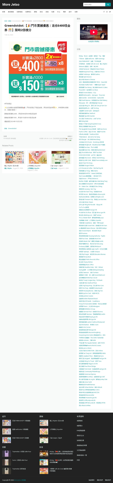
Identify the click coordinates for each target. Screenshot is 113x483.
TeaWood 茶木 (94, 134)
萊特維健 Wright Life (85, 145)
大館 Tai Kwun (94, 272)
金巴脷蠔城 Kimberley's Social (88, 278)
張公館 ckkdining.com (85, 215)
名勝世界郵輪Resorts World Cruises (90, 345)
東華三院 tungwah (84, 358)
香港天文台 (80, 435)
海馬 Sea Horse (102, 129)
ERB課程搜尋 (81, 430)
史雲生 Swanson (84, 272)
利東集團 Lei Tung (84, 171)
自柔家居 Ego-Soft (99, 377)
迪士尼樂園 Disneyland (86, 184)
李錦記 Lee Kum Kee (100, 199)
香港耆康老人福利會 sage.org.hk (89, 249)
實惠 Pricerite (101, 132)
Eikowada (82, 103)
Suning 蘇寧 (82, 270)
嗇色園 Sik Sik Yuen (101, 225)
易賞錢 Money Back (85, 257)
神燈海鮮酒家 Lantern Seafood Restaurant (92, 322)
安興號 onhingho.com (97, 197)
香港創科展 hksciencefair (86, 395)
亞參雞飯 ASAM (83, 220)
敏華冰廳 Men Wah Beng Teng (98, 181)
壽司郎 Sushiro (95, 74)
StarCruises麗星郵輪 (85, 176)
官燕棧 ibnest (98, 192)
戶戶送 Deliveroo (93, 178)
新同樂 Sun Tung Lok (85, 353)
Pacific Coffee (83, 132)
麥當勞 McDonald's (85, 95)
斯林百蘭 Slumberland (98, 150)
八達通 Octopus (95, 252)
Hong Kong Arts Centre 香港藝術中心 (90, 335)
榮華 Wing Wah (83, 121)
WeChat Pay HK (98, 168)
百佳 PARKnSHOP (84, 61)
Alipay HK (99, 205)
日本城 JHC (96, 111)
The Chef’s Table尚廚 (96, 338)
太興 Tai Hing (95, 108)
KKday (81, 56)
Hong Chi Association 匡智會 (88, 304)
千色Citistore (83, 137)
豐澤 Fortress (83, 233)
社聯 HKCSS (95, 293)
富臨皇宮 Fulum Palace (97, 69)
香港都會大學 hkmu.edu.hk (87, 403)
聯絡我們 (108, 480)
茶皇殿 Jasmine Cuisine (86, 296)
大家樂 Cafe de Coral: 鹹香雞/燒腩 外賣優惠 (61, 470)
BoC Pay (93, 189)
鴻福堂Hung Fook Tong (86, 72)
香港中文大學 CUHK (85, 160)
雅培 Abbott (98, 387)
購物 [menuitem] (35, 12)
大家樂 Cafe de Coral (92, 64)
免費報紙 (80, 421)
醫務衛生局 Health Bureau (87, 385)
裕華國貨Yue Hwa (84, 147)
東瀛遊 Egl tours (99, 356)
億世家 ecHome (84, 340)
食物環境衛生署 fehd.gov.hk (87, 330)
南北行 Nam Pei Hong (85, 163)
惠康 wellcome (89, 59)
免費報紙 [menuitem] (20, 12)
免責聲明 (91, 480)
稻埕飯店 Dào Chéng (95, 186)
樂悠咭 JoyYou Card (85, 293)
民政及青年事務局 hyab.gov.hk (88, 317)
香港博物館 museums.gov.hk (87, 398)
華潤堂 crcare (94, 325)
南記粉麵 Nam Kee (84, 150)
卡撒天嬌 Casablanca (85, 223)
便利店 (96, 56)
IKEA (104, 335)
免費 (92, 61)
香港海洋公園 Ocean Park (86, 225)
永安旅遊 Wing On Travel (86, 361)
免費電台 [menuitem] (28, 12)
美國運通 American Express (87, 374)
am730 (93, 155)
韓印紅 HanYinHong (98, 158)
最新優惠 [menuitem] (11, 12)
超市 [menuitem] (70, 12)
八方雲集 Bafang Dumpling (95, 270)
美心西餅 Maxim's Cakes (100, 87)
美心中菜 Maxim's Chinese (87, 79)
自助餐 (91, 56)
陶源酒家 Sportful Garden (87, 116)
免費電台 (80, 426)
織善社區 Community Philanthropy (89, 371)
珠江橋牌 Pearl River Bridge (87, 366)
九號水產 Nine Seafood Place (88, 283)
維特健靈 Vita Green (85, 158)
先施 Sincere (83, 178)
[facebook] (104, 11)
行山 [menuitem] (58, 12)
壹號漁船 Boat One (95, 239)
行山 (94, 93)
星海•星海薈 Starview (85, 314)
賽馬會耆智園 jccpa (98, 218)
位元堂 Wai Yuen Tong (86, 192)
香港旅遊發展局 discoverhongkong (89, 332)
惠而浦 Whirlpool (95, 246)
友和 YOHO (101, 343)
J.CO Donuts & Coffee (85, 168)
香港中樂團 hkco (84, 244)
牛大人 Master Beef (85, 218)
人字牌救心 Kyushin (33, 166)
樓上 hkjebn (103, 64)
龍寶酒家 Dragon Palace (86, 165)
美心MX (96, 66)
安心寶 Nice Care (98, 285)
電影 (103, 56)
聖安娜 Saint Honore (85, 77)
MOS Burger (83, 139)
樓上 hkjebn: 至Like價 (11, 166)
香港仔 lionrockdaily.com (99, 160)
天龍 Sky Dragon (84, 254)
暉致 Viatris (94, 171)
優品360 (99, 155)
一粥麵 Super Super (99, 85)
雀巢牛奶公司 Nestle (85, 301)
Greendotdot (12, 128)
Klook (86, 56)
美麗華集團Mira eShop (86, 377)
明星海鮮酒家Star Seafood (87, 113)
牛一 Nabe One (83, 186)
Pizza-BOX (82, 90)
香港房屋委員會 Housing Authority (89, 236)
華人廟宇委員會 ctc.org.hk (87, 379)
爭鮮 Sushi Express (84, 100)
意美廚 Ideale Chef (84, 241)
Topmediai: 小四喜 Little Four (21, 451)
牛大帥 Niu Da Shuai (85, 212)
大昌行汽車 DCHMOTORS (86, 351)
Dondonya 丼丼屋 (98, 142)
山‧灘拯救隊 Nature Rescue (87, 228)
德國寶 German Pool (85, 312)
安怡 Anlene (99, 351)
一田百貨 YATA (96, 176)
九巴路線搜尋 (81, 450)
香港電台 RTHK (100, 403)
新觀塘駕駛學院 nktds (99, 353)
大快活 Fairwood (84, 69)
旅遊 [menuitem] (47, 12)
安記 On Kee (92, 132)
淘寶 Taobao (97, 215)
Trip (100, 56)
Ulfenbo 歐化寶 (83, 134)
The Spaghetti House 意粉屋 (87, 129)
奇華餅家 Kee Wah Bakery (99, 100)
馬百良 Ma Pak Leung (96, 244)
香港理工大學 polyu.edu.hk (87, 400)
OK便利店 (82, 64)
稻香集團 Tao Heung (85, 87)
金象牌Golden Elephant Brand (88, 299)
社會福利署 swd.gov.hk (99, 369)
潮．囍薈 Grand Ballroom (97, 275)
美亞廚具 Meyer (96, 231)
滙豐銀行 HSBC (83, 275)
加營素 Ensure (83, 306)
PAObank (99, 280)
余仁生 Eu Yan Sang (94, 137)
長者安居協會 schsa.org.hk (97, 194)
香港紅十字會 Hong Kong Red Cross (90, 124)
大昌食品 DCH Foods (85, 142)
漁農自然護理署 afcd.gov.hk (87, 319)
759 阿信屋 (97, 61)
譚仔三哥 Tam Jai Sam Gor (99, 106)
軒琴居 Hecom (83, 194)
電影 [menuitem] (64, 12)
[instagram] (107, 11)
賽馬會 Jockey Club (101, 379)
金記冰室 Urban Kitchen (86, 387)
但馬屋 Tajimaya (84, 252)
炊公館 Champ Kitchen (86, 262)
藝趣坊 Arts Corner (85, 327)
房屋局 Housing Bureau (86, 291)
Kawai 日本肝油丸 (96, 173)
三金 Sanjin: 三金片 (56, 166)
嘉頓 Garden (83, 98)
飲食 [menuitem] (41, 12)
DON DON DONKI (84, 155)
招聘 (91, 66)
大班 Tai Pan (97, 119)
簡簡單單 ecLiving (84, 189)
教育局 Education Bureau (97, 254)
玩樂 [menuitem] (52, 12)
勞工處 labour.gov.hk (98, 212)
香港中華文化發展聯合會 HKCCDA (89, 392)
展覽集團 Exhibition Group (87, 309)
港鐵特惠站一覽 (82, 455)
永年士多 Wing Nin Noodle (87, 205)
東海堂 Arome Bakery (85, 93)
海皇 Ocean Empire (85, 231)
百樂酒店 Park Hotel (85, 369)
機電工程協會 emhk (97, 241)
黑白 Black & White (84, 405)
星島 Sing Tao (98, 291)
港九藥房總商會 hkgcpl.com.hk (88, 364)
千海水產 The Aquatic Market (88, 343)
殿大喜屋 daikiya (101, 228)
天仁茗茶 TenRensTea (85, 119)
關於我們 (100, 480)
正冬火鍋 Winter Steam (86, 202)
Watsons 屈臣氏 (84, 66)
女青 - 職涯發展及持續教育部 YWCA (89, 82)
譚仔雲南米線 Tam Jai (95, 103)
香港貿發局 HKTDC (84, 173)
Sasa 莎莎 (104, 82)
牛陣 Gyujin (100, 223)
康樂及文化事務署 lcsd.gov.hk (88, 210)
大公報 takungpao (94, 306)
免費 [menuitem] (76, 12)
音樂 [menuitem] (3, 12)
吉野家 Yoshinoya (84, 74)
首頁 (5, 21)
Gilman (100, 267)
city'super (95, 95)
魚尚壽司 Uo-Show (92, 90)
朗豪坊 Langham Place (86, 356)
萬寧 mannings (99, 59)
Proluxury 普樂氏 (84, 246)
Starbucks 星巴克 (84, 197)
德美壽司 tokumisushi (95, 288)
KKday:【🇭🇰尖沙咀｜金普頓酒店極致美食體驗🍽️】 (61, 461)
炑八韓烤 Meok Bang (94, 139)
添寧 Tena (98, 361)
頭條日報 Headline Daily (86, 267)
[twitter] (110, 11)
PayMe (103, 236)
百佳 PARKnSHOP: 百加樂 (20, 438)
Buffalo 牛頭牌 (83, 181)
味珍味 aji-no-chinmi (85, 348)
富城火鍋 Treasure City (86, 199)
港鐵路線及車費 (82, 445)
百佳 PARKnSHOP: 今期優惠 (21, 421)
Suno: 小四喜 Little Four (20, 460)
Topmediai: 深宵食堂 (19, 469)
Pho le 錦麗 (94, 147)
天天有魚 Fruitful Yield (85, 85)
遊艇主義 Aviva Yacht (85, 382)
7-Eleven (81, 59)
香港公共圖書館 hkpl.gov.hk (87, 126)
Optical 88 (100, 98)
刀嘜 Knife (93, 340)
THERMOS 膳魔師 (84, 338)
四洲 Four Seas (83, 239)
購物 (9, 21)
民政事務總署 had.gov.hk (98, 358)
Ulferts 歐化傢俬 (99, 184)
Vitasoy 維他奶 (102, 304)
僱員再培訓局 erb (84, 108)
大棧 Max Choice (99, 72)
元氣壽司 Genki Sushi (85, 111)
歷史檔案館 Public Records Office (89, 259)
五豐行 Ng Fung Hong (85, 285)
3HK (96, 267)
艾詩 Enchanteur (84, 325)
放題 (94, 223)
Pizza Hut (102, 95)
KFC (87, 103)
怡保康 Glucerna (98, 312)
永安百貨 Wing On (84, 106)
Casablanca (96, 301)
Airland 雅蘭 (103, 249)
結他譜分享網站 (93, 41)
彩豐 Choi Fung (83, 288)
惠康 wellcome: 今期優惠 (20, 429)
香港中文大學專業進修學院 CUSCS (89, 390)
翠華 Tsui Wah (97, 152)
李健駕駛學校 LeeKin (99, 314)
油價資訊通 (80, 440)
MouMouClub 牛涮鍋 (98, 145)
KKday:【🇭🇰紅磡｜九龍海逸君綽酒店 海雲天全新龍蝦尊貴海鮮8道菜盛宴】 (61, 453)
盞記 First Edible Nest (85, 152)
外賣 (78, 460)
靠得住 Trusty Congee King (87, 280)
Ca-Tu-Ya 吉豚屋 (84, 207)
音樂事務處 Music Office (86, 265)
